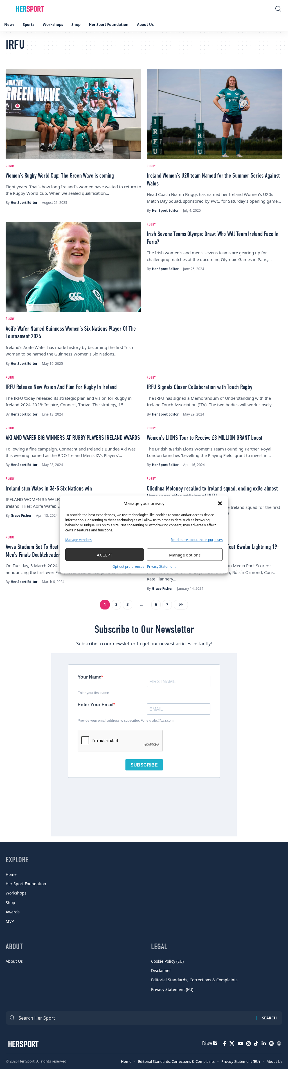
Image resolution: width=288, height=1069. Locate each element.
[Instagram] (248, 1044)
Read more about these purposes (197, 539)
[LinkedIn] (263, 1044)
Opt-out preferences (128, 566)
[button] (220, 503)
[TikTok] (256, 1044)
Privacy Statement (161, 566)
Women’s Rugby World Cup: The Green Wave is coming (60, 176)
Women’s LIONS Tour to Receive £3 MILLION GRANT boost (204, 438)
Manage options (185, 554)
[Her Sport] (30, 9)
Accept (104, 554)
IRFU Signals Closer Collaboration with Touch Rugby (199, 387)
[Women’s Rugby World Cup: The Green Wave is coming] (73, 114)
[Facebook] (225, 1044)
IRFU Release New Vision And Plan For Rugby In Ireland (61, 387)
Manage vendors (78, 539)
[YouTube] (240, 1044)
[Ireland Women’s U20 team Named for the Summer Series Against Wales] (214, 114)
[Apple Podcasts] (279, 1044)
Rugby (10, 166)
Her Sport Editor (24, 202)
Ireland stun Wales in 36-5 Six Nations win (49, 489)
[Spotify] (271, 1044)
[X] (232, 1044)
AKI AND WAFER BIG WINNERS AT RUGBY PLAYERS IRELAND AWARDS (73, 438)
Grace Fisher (21, 515)
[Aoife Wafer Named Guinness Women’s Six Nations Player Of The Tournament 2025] (73, 267)
